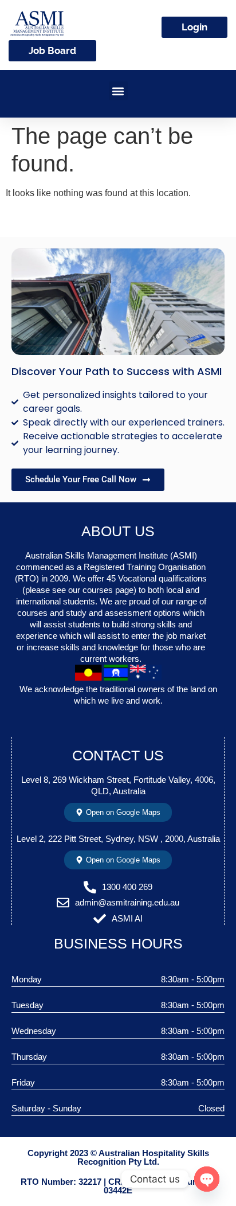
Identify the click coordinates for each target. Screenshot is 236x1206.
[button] (118, 90)
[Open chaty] (206, 1179)
